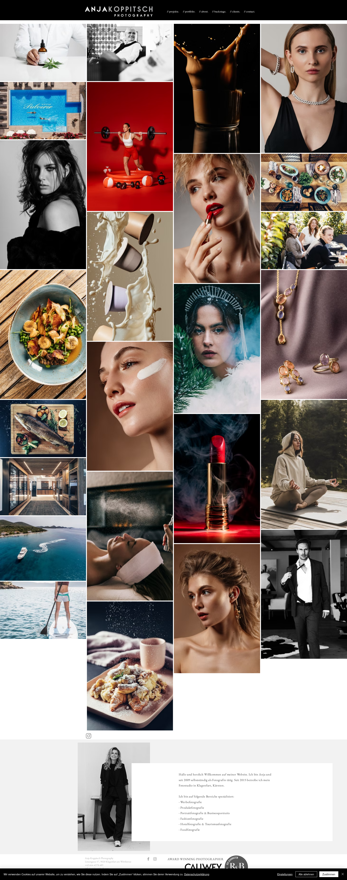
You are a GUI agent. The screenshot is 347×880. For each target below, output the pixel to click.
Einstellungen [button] (285, 874)
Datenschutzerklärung (196, 874)
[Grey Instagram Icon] (155, 859)
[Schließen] (342, 874)
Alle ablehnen (306, 874)
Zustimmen (328, 874)
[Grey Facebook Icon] (148, 859)
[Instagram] (88, 735)
